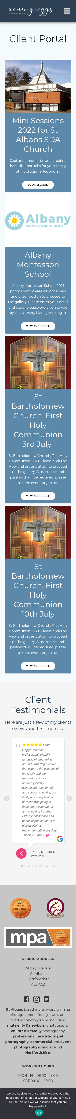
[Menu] (67, 11)
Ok (39, 1112)
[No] (71, 1103)
